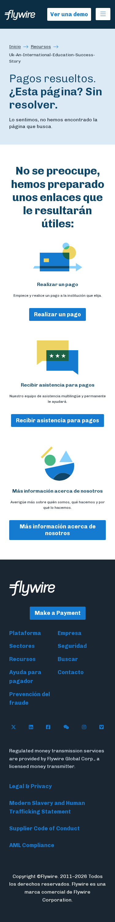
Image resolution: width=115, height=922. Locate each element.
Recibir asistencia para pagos (57, 420)
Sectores (22, 646)
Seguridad (72, 646)
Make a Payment (58, 613)
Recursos (41, 46)
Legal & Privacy (30, 786)
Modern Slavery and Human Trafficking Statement (47, 807)
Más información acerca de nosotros (58, 530)
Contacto (71, 672)
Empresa (70, 633)
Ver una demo (69, 14)
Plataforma (25, 633)
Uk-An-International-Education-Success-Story (52, 58)
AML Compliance (31, 845)
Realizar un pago (57, 314)
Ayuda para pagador (25, 677)
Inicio (15, 46)
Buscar (68, 659)
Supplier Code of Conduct (44, 828)
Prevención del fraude (29, 699)
